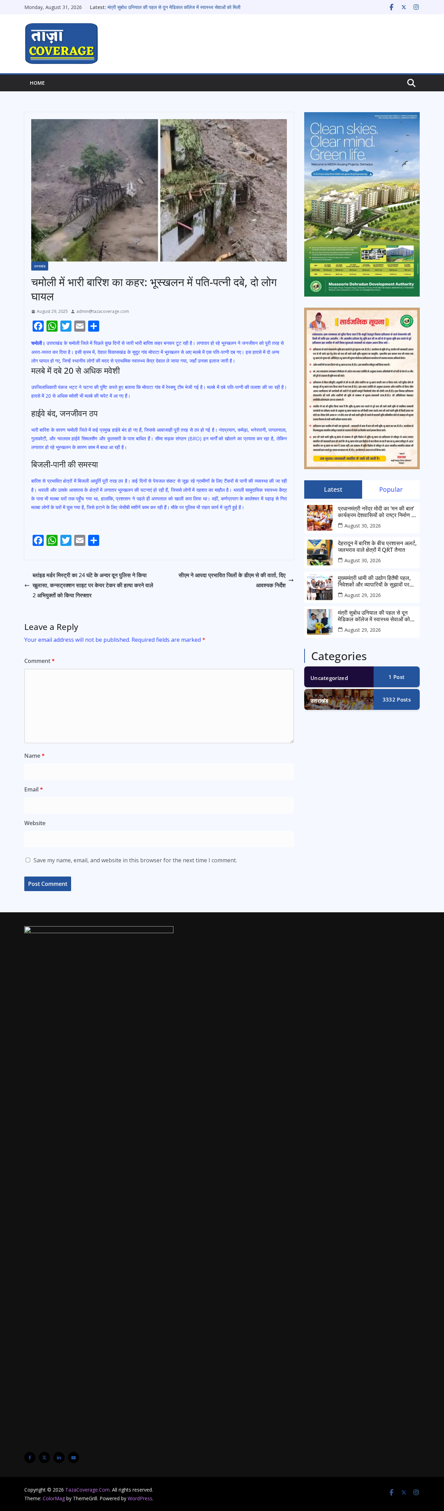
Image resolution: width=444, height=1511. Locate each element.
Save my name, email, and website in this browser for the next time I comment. (135, 860)
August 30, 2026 (362, 525)
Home (37, 83)
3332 (397, 699)
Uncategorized (329, 677)
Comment (39, 661)
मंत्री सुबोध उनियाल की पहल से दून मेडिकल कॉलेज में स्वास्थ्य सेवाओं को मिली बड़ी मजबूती (374, 616)
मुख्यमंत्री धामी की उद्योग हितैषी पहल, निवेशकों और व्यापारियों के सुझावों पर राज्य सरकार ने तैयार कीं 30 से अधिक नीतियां (375, 581)
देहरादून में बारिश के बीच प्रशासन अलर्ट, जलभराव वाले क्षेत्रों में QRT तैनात (377, 546)
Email (33, 789)
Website (34, 823)
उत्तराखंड (39, 266)
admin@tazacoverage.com (102, 311)
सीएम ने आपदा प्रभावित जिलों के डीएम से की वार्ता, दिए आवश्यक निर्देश (232, 580)
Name (34, 755)
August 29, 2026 (362, 595)
